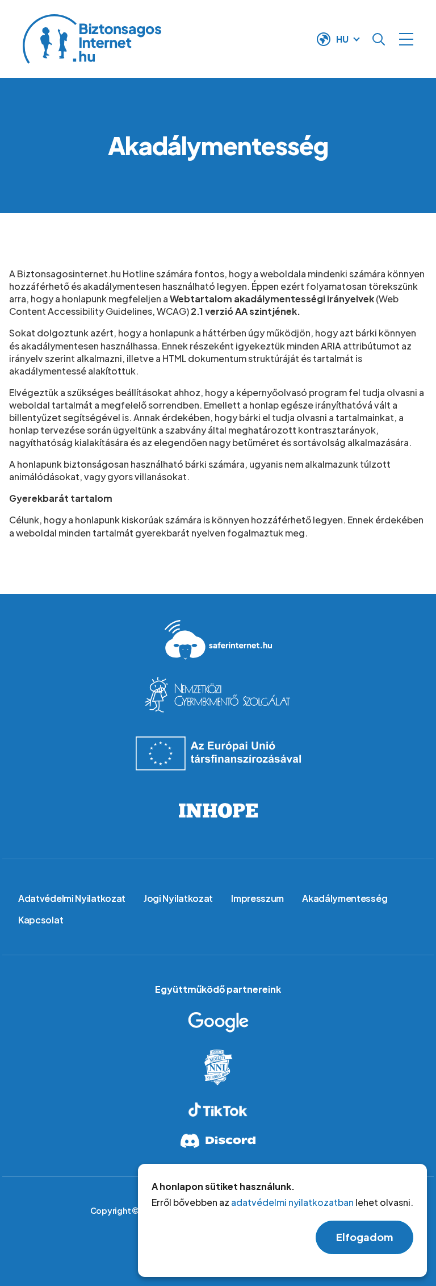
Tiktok (218, 1109)
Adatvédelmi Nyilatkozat (71, 898)
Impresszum (257, 898)
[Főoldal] (159, 38)
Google (218, 1022)
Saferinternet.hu (218, 640)
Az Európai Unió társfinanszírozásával (218, 753)
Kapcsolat (40, 920)
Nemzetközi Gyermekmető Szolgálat (218, 697)
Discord (218, 1141)
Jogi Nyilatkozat (178, 898)
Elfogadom (364, 1236)
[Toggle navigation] (406, 39)
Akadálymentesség (344, 898)
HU (342, 39)
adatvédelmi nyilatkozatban (292, 1202)
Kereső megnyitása (378, 39)
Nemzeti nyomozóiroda (218, 1067)
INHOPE (218, 810)
